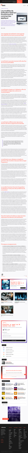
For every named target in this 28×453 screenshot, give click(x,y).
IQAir (24, 429)
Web (14, 430)
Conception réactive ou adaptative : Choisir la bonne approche (21, 385)
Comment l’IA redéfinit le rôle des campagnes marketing (6, 302)
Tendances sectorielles (3, 314)
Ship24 (24, 433)
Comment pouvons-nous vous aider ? (6, 335)
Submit (25, 374)
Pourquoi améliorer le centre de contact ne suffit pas (7, 315)
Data (14, 436)
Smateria (25, 434)
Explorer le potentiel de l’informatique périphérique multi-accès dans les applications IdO (22, 389)
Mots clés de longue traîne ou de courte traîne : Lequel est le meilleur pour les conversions (22, 394)
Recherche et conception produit (8, 387)
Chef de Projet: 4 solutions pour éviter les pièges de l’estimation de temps (21, 398)
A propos (2, 442)
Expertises (10, 427)
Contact (2, 439)
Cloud (14, 434)
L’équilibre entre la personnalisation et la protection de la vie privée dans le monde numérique (9, 394)
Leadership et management (9, 352)
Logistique (20, 431)
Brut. (24, 430)
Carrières (2, 440)
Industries (20, 427)
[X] (3, 28)
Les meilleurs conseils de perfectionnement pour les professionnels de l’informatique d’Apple (9, 363)
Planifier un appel (14, 340)
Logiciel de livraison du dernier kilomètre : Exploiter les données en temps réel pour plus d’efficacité (9, 385)
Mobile (14, 429)
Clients (25, 427)
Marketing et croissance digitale (9, 354)
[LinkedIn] (4, 28)
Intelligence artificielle (4, 404)
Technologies (16, 427)
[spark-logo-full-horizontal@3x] (3, 4)
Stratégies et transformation (4, 8)
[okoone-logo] (3, 427)
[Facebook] (1, 28)
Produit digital (10, 432)
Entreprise (15, 435)
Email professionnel (4, 332)
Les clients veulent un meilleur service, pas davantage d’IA (20, 302)
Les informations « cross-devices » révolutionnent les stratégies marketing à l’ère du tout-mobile (9, 398)
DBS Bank (25, 435)
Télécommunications (21, 440)
